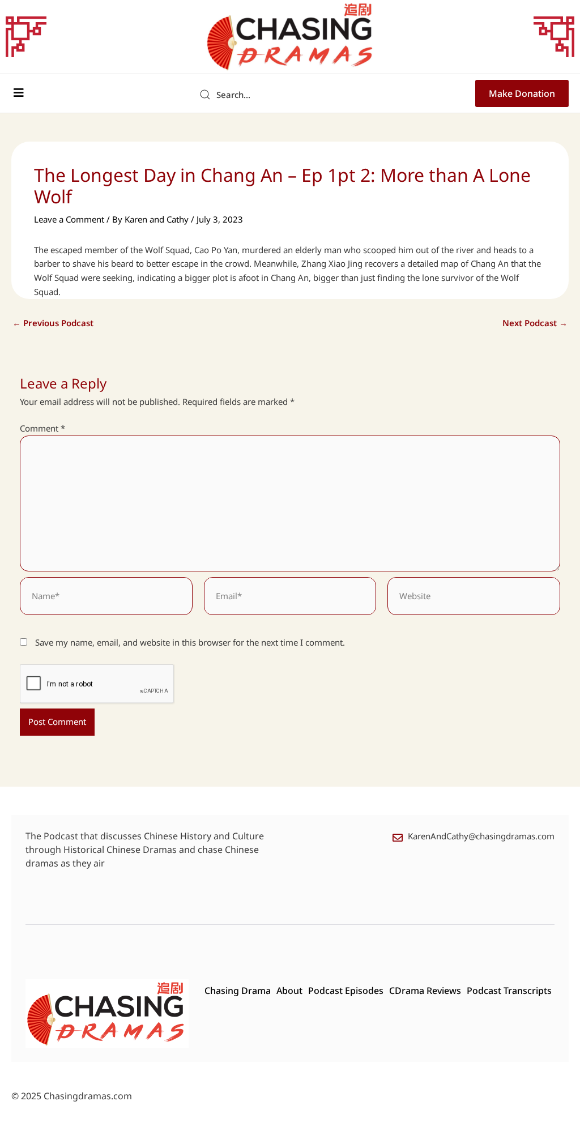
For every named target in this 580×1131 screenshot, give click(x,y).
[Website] (473, 597)
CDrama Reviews (425, 990)
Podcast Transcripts (509, 990)
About (289, 990)
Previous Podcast (52, 323)
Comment (42, 428)
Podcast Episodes (345, 990)
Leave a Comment (69, 219)
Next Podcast (535, 323)
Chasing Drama (237, 990)
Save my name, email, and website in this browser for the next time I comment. (190, 642)
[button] (18, 93)
